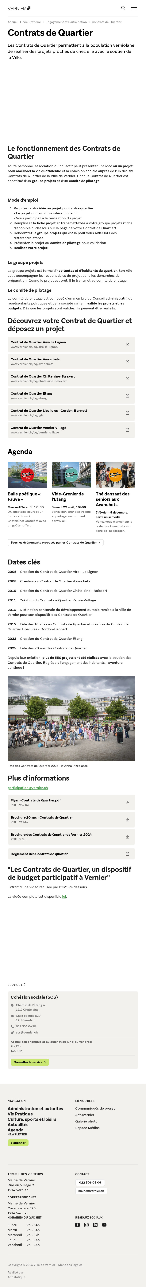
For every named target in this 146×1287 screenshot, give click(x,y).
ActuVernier (84, 1115)
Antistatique (16, 1277)
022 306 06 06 (90, 1182)
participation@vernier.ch (28, 787)
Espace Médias (87, 1128)
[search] (123, 7)
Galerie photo (86, 1121)
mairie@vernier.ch (91, 1191)
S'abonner (18, 1143)
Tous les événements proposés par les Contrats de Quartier (54, 543)
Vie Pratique (32, 22)
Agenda (15, 1130)
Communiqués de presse (95, 1108)
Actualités (18, 1124)
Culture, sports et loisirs (32, 1119)
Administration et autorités (35, 1108)
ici (64, 896)
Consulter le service (28, 1062)
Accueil (13, 22)
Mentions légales (70, 1265)
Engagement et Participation (66, 22)
